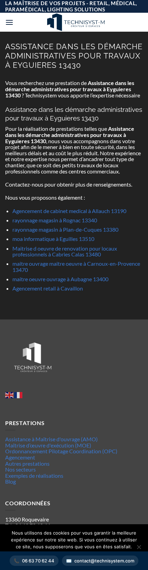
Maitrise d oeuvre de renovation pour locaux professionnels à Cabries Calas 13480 (64, 251)
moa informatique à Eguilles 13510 (53, 238)
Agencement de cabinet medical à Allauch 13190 (69, 211)
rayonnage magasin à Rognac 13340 (54, 220)
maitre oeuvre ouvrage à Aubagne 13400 (60, 279)
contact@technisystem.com (104, 560)
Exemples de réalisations (34, 475)
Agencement (20, 457)
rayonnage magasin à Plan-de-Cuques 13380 (65, 229)
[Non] (139, 549)
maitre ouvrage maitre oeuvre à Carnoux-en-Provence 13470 (76, 266)
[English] (9, 394)
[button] (9, 22)
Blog (10, 481)
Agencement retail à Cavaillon (47, 288)
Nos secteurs (20, 469)
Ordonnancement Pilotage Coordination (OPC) (61, 451)
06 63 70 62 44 (38, 560)
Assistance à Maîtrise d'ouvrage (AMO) (51, 439)
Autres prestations (27, 463)
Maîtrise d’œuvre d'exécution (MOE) (48, 445)
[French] (18, 394)
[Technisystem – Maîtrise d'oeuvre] (76, 22)
